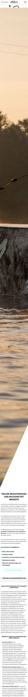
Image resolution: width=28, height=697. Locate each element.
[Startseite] (14, 3)
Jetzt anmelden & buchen (14, 570)
